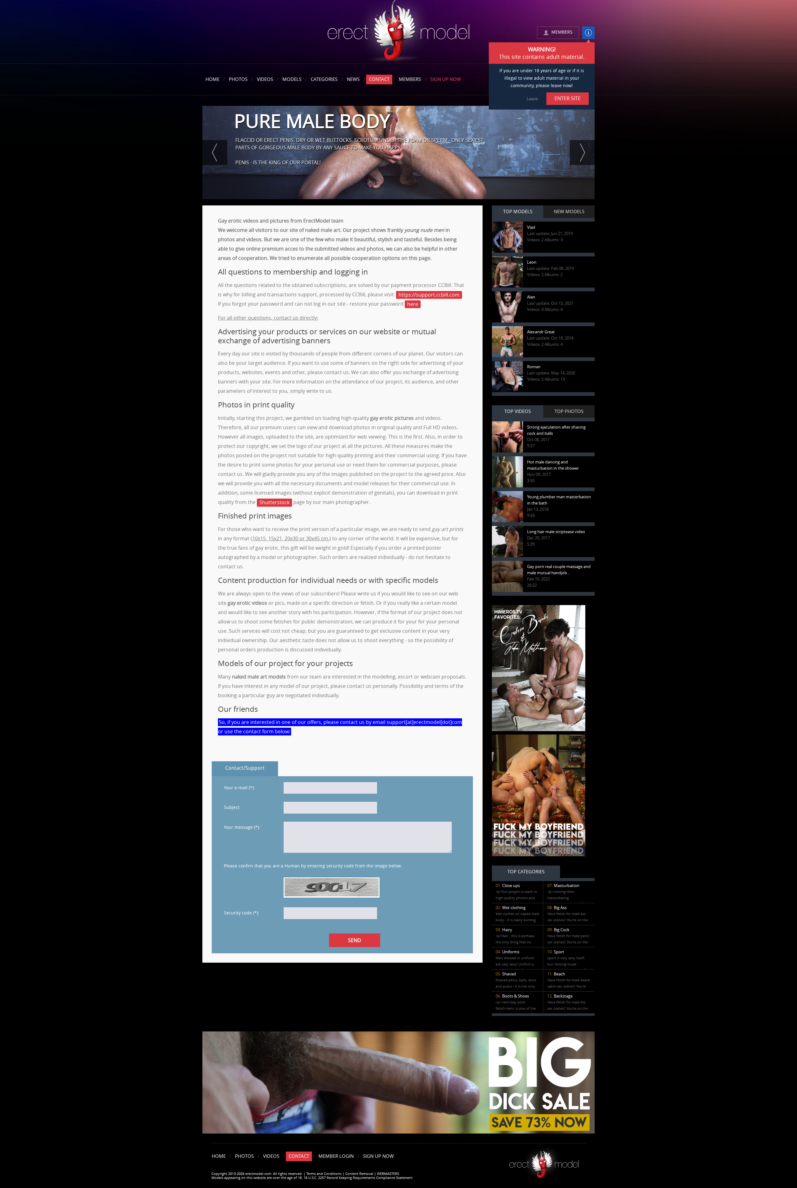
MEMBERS (562, 32)
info (588, 32)
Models (291, 79)
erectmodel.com (398, 32)
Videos (265, 79)
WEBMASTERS (388, 1174)
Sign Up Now (445, 79)
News (353, 79)
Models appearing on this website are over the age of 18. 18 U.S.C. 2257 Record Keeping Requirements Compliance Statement (312, 1178)
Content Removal (359, 1174)
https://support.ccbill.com (429, 295)
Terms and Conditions (324, 1174)
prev (214, 152)
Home (212, 79)
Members (410, 79)
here (412, 304)
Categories (324, 79)
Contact (379, 79)
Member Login (336, 1156)
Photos (238, 79)
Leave (532, 98)
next (582, 152)
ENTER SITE (567, 98)
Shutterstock (274, 502)
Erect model (544, 1162)
